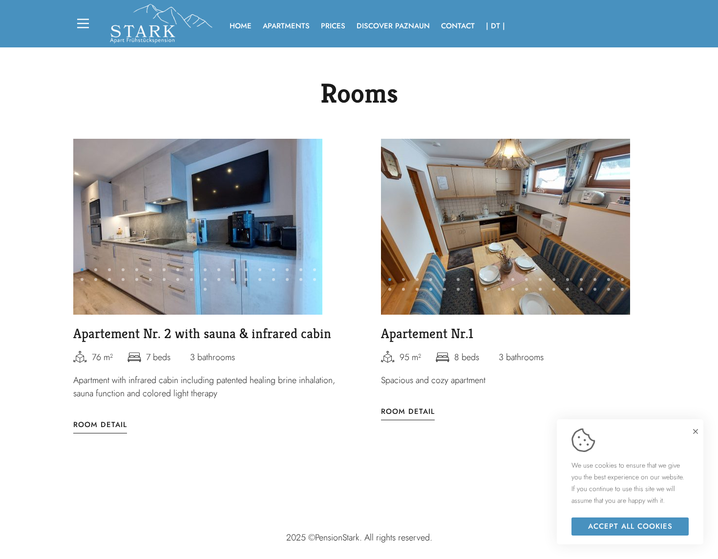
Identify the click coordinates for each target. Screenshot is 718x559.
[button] (82, 270)
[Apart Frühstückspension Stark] (161, 23)
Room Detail (100, 425)
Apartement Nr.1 (427, 333)
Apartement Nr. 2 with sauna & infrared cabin (202, 333)
